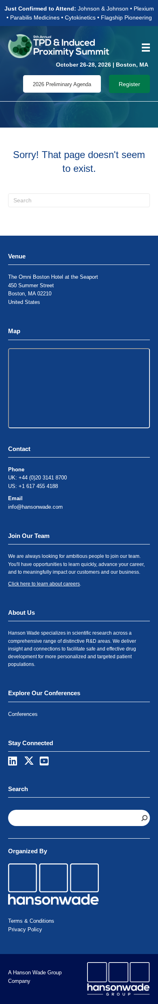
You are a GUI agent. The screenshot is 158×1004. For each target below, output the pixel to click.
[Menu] (143, 47)
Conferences (23, 714)
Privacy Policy (25, 929)
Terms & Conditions (31, 921)
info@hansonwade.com (35, 507)
